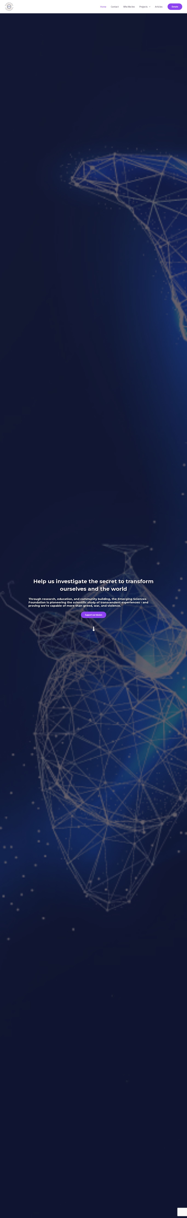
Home (103, 6)
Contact (115, 6)
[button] (175, 6)
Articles (158, 6)
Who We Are (129, 6)
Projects (143, 6)
